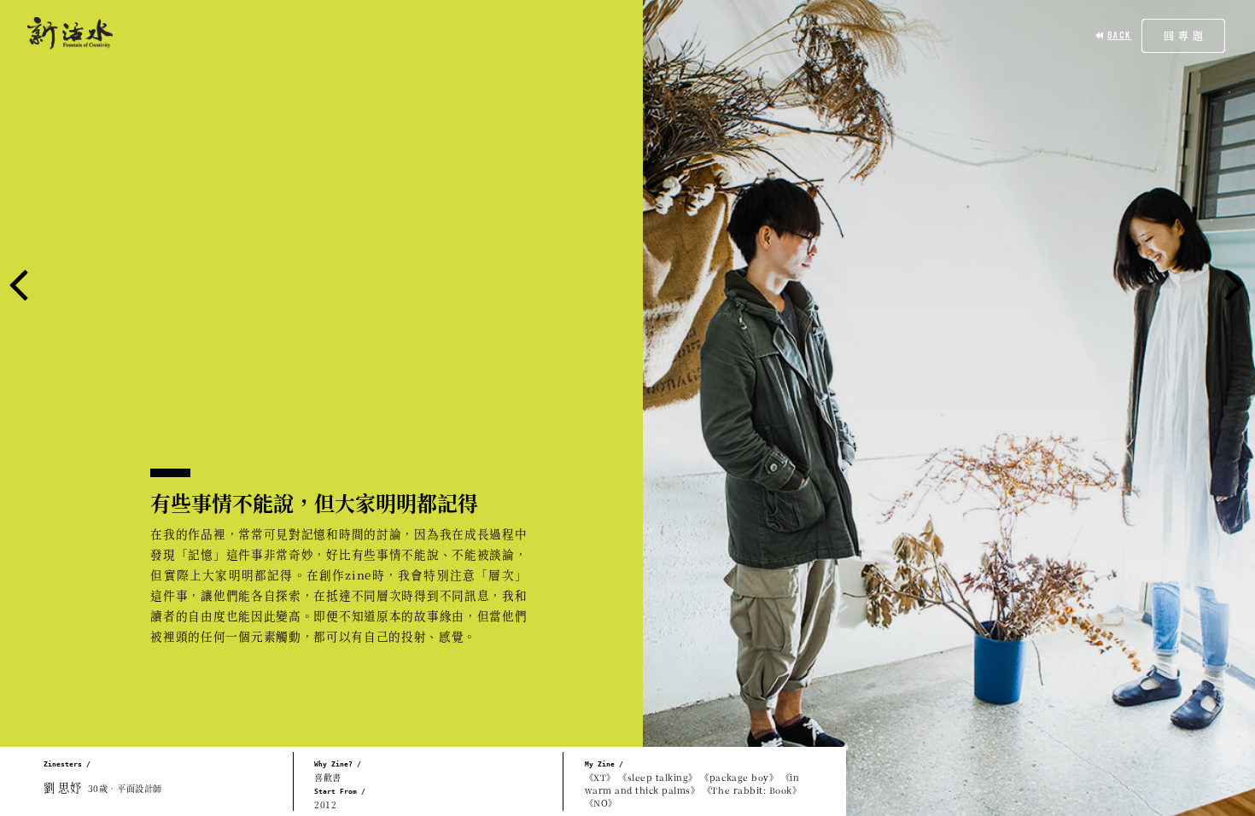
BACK (1119, 35)
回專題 (1185, 35)
